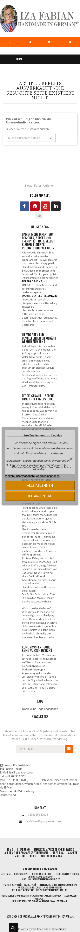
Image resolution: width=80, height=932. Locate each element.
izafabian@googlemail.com (43, 821)
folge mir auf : (40, 195)
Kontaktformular (52, 856)
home (9, 850)
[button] (30, 42)
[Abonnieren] (68, 749)
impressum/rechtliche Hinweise (54, 850)
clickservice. (59, 929)
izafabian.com (70, 895)
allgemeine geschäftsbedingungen (26, 853)
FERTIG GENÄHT (32, 281)
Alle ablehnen (40, 485)
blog (33, 856)
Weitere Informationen (20, 476)
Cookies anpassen (48, 476)
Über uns (57, 853)
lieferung (23, 850)
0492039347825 (38, 814)
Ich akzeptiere (40, 496)
